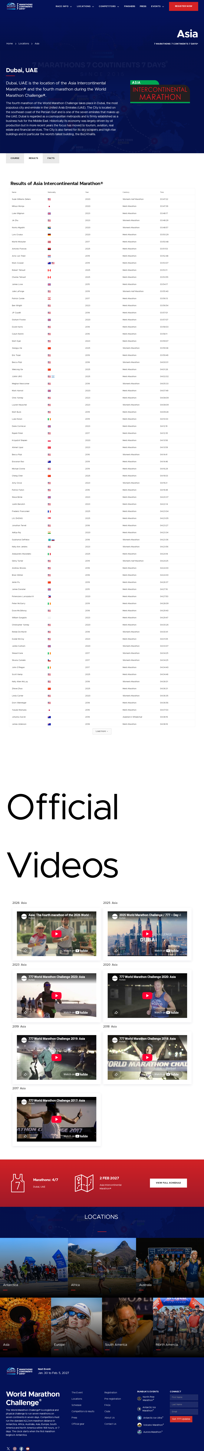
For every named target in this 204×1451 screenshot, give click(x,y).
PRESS (143, 6)
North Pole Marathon (148, 1398)
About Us (109, 1418)
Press (74, 1418)
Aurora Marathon (153, 1432)
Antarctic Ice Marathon (149, 1409)
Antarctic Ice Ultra (153, 1417)
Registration (110, 1392)
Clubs (107, 1411)
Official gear (78, 1424)
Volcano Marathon (153, 1425)
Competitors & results (83, 1411)
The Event (77, 1392)
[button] (64, 6)
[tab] (15, 158)
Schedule (76, 1405)
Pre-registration (112, 1399)
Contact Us (110, 1424)
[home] (20, 6)
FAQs (107, 1405)
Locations (77, 1399)
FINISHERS (129, 6)
